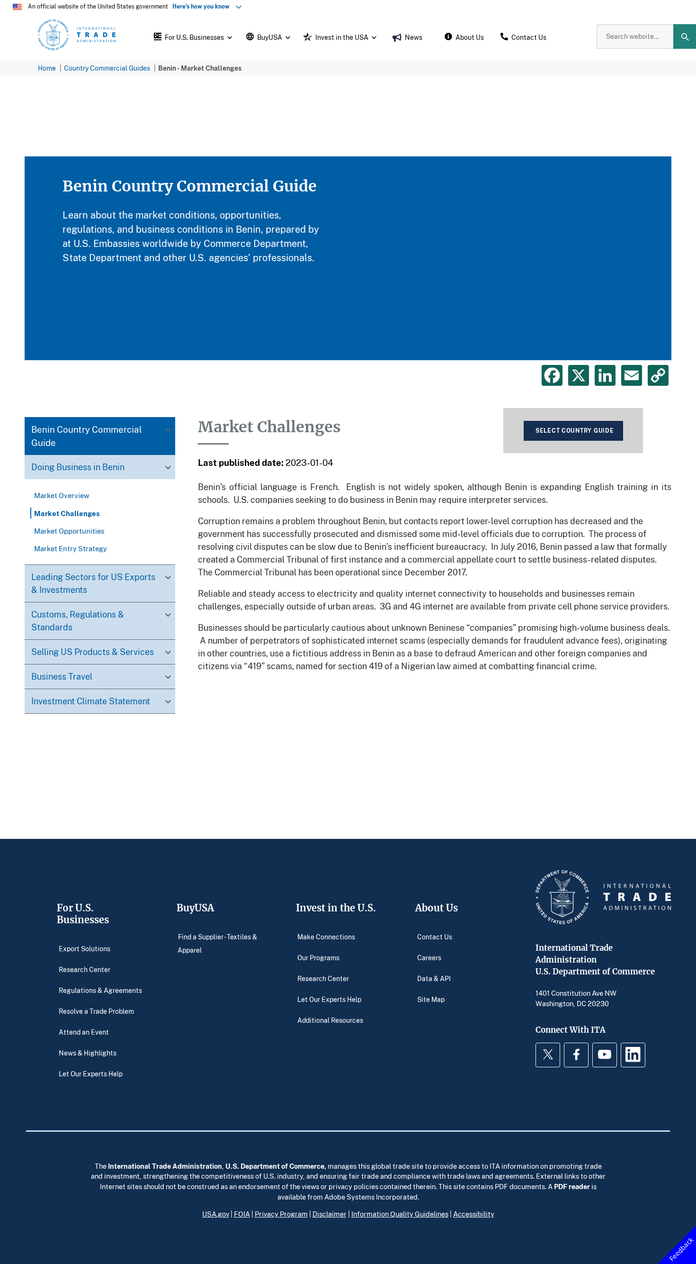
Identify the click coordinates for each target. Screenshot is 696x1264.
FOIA (242, 1213)
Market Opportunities (69, 531)
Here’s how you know (203, 6)
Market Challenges (67, 513)
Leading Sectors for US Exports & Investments (93, 583)
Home (47, 68)
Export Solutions (84, 949)
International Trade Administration (165, 1166)
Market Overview (61, 495)
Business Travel (61, 677)
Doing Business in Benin (78, 467)
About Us (436, 908)
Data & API (434, 978)
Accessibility (473, 1213)
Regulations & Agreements (100, 990)
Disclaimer (329, 1213)
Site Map (431, 999)
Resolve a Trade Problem (96, 1011)
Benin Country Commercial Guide (86, 436)
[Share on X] (578, 375)
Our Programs (318, 958)
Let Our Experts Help (91, 1074)
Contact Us (434, 937)
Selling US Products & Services (92, 652)
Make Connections (326, 937)
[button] (192, 36)
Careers (429, 958)
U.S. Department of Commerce (274, 1166)
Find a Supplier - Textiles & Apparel (217, 943)
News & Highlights (87, 1053)
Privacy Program (281, 1213)
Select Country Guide (574, 430)
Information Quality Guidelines (399, 1213)
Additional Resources (330, 1020)
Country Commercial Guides (107, 68)
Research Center (84, 969)
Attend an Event (84, 1032)
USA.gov (215, 1213)
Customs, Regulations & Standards (77, 621)
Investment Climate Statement (90, 701)
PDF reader (572, 1186)
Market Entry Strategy (70, 548)
